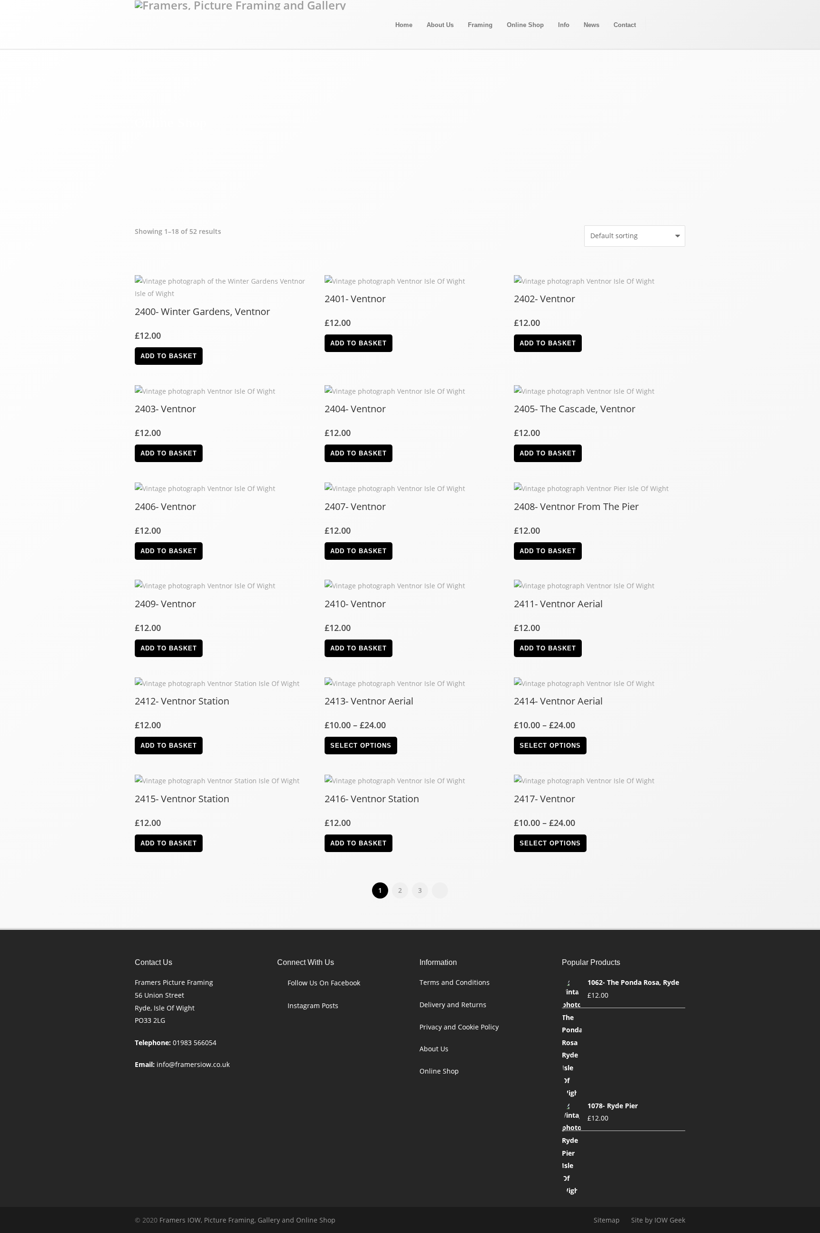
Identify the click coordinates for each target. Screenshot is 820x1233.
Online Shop (525, 24)
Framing (480, 24)
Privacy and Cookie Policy (459, 1026)
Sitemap (607, 1219)
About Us (440, 24)
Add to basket (168, 356)
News (591, 24)
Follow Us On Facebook (324, 982)
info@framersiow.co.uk (193, 1064)
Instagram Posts (313, 1005)
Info (563, 24)
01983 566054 (194, 1042)
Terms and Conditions (454, 982)
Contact (625, 24)
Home (403, 24)
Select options (360, 745)
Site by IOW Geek (658, 1219)
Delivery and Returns (452, 1004)
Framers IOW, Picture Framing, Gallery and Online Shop (247, 1219)
